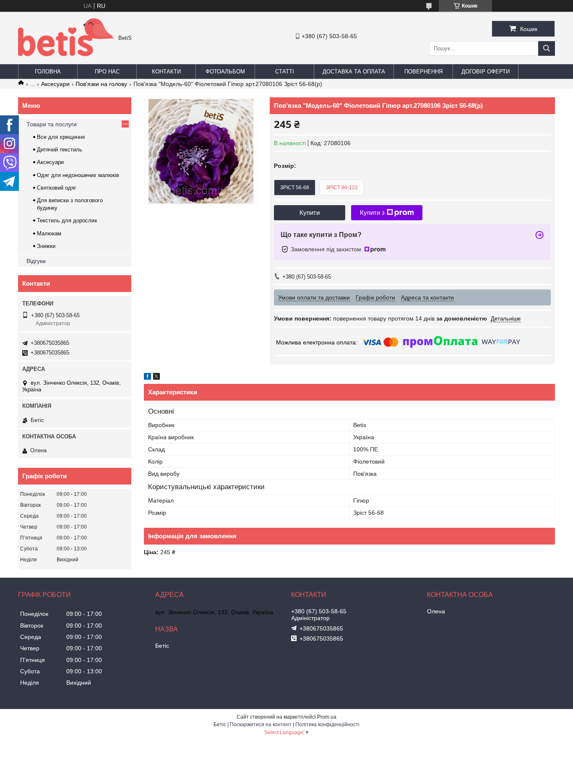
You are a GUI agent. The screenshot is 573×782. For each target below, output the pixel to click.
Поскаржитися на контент (261, 724)
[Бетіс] (66, 54)
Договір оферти (485, 71)
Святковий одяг (56, 188)
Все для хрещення (61, 137)
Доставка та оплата (354, 71)
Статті (284, 71)
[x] (156, 377)
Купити (310, 212)
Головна (48, 71)
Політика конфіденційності (327, 724)
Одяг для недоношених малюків (78, 175)
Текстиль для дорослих (67, 220)
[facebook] (147, 377)
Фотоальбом (225, 71)
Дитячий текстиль (59, 149)
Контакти (166, 71)
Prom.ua (326, 717)
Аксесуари (55, 84)
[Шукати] (546, 48)
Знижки (46, 246)
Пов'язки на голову (101, 84)
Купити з (372, 212)
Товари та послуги (51, 124)
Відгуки (36, 261)
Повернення (423, 71)
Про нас (107, 71)
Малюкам (49, 233)
